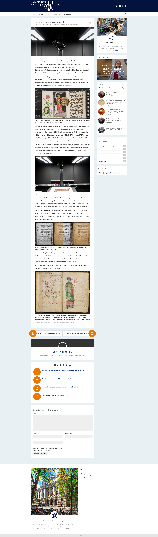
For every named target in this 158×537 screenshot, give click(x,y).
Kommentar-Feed (86, 476)
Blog (33, 14)
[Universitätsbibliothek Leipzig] (46, 5)
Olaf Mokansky (62, 352)
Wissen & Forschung (103, 161)
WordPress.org (85, 478)
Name (34, 433)
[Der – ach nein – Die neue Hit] (62, 41)
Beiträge (101, 88)
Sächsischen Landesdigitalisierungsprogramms (58, 73)
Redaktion (40, 14)
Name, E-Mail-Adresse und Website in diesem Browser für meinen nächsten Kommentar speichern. (47, 449)
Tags (123, 88)
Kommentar (36, 413)
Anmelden (83, 472)
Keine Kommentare (73, 24)
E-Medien (100, 149)
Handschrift (49, 322)
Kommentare (113, 88)
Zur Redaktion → (114, 50)
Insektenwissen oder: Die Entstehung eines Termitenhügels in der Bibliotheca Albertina (115, 111)
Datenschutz (57, 14)
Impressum (48, 14)
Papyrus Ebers (51, 85)
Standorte (100, 158)
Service (100, 155)
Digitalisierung (40, 322)
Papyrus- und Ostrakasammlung (63, 322)
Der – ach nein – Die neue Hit (50, 22)
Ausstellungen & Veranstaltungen (106, 146)
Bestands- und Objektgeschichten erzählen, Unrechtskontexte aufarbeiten (115, 102)
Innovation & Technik (59, 24)
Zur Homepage (67, 14)
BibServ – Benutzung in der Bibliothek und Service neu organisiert (114, 120)
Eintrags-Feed (84, 474)
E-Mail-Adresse (69, 433)
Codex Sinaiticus (67, 85)
